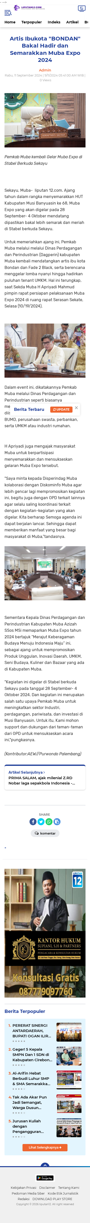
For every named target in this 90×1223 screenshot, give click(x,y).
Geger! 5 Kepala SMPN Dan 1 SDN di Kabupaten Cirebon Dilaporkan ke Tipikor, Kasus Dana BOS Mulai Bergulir (31, 1054)
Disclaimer (47, 1188)
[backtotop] (45, 1167)
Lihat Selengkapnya (44, 1147)
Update (63, 409)
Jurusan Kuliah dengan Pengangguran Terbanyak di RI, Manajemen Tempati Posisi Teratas (32, 1126)
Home (10, 22)
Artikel (72, 22)
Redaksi (24, 1199)
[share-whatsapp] (49, 821)
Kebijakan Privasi (23, 1188)
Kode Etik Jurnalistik (63, 1193)
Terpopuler (32, 22)
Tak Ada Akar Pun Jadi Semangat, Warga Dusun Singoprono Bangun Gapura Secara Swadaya (31, 1102)
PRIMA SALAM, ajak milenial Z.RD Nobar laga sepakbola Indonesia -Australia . (40, 780)
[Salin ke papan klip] (57, 821)
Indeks (54, 22)
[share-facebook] (33, 821)
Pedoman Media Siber (28, 1193)
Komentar (48, 833)
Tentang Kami (68, 1188)
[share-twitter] (41, 821)
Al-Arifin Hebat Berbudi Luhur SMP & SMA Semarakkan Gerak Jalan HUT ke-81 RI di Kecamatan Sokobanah (32, 1078)
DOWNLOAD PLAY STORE (52, 1199)
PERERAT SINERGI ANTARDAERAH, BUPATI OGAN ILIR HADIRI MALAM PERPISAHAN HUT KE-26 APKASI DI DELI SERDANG (30, 1031)
